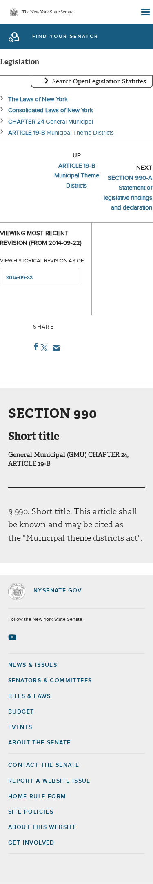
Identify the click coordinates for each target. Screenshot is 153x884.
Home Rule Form (37, 796)
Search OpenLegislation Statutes (99, 81)
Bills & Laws (29, 696)
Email (54, 348)
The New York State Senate (47, 12)
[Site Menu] (145, 12)
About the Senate (39, 743)
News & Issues (32, 665)
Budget (21, 712)
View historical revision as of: (42, 261)
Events (20, 727)
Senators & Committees (50, 680)
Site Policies (30, 812)
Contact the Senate (43, 765)
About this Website (42, 827)
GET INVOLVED (31, 843)
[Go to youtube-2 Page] (13, 637)
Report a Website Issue (49, 781)
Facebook (34, 346)
